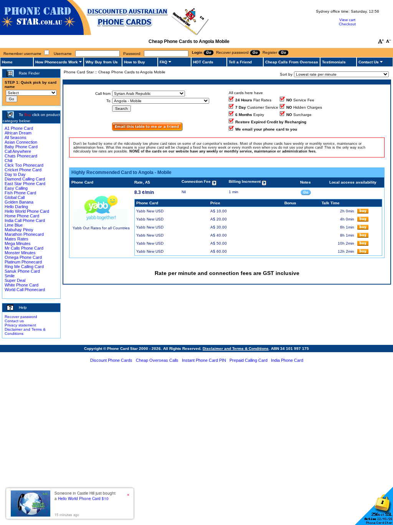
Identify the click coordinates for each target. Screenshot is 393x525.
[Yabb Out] (101, 224)
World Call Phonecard (25, 289)
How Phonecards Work (56, 62)
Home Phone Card (22, 216)
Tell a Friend (240, 62)
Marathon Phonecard (24, 234)
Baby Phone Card (21, 146)
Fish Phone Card (20, 192)
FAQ (163, 62)
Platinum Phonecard (23, 262)
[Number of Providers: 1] (147, 130)
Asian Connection (21, 142)
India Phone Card (287, 360)
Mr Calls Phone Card (24, 248)
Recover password (21, 317)
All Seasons (15, 137)
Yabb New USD (149, 211)
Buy (27, 115)
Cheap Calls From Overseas (291, 62)
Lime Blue (14, 225)
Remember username (22, 53)
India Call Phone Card (25, 220)
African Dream (18, 133)
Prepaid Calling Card (249, 360)
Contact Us (368, 62)
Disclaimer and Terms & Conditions (236, 348)
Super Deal (15, 280)
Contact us (14, 321)
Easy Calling (16, 188)
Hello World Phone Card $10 (83, 498)
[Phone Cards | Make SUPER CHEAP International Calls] (104, 33)
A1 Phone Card (19, 128)
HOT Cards (203, 62)
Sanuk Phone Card (22, 271)
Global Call (15, 197)
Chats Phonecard (21, 156)
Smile (10, 275)
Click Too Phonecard (24, 165)
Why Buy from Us (102, 62)
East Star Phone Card (25, 183)
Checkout (347, 24)
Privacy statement (20, 325)
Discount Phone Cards (111, 360)
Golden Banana (19, 202)
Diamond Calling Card (25, 179)
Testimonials (334, 62)
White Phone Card (21, 285)
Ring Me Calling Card (24, 266)
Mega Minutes (18, 243)
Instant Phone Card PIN (204, 360)
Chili (8, 160)
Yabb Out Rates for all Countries (101, 228)
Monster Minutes (20, 252)
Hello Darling (16, 206)
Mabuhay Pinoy (19, 229)
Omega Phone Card (23, 257)
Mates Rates (16, 239)
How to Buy (134, 62)
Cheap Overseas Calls (157, 360)
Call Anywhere (18, 151)
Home (7, 62)
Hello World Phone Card (27, 211)
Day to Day (15, 174)
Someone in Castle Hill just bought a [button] (85, 495)
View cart (347, 20)
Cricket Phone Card (23, 169)
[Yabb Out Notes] (306, 192)
